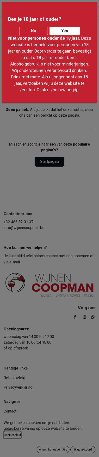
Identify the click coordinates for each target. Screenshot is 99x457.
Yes (64, 30)
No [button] (33, 30)
